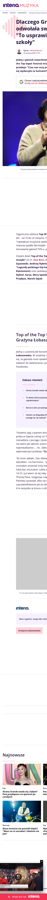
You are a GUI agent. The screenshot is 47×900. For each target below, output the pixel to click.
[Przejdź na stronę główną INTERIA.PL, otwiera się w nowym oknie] (11, 5)
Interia (5, 13)
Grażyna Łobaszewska (29, 630)
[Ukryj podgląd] (41, 861)
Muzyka (13, 13)
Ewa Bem (38, 259)
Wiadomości (22, 13)
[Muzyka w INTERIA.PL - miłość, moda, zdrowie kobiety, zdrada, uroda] (29, 5)
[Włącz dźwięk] (18, 877)
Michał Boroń (36, 50)
